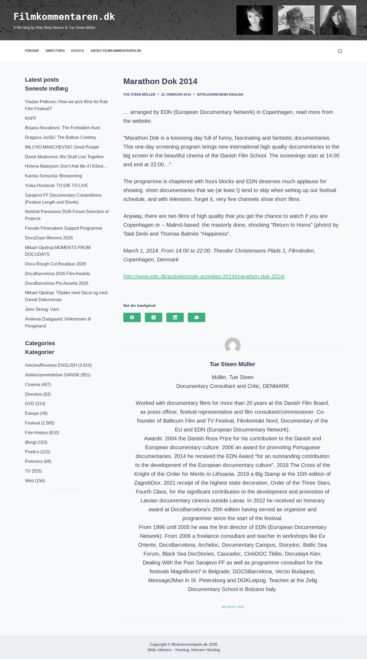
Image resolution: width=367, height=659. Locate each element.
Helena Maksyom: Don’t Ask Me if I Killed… (66, 166)
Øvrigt (30, 442)
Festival (32, 423)
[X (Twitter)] (153, 317)
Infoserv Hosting (205, 649)
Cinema (32, 384)
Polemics (34, 461)
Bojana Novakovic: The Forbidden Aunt (62, 127)
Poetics (32, 451)
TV (28, 471)
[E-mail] (196, 317)
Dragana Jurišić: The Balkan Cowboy (60, 137)
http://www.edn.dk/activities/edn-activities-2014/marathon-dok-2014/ (204, 276)
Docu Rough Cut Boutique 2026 (55, 264)
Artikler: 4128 (232, 606)
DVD (29, 403)
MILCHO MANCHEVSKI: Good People (62, 147)
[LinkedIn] (175, 317)
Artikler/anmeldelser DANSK (52, 375)
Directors (55, 51)
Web (29, 480)
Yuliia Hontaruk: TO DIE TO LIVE (56, 185)
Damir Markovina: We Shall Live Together (64, 156)
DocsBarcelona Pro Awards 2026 (56, 283)
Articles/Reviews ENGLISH (220, 94)
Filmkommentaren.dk (64, 16)
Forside (32, 51)
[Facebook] (132, 317)
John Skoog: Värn (42, 309)
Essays (77, 51)
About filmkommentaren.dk (116, 51)
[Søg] (340, 51)
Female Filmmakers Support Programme (63, 228)
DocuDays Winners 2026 (49, 238)
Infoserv (165, 649)
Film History (36, 432)
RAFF (31, 118)
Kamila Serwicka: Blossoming (53, 176)
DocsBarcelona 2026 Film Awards (57, 273)
